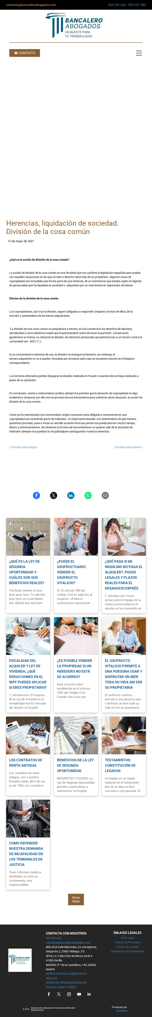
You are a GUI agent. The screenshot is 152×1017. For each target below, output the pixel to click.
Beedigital (122, 1010)
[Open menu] (139, 53)
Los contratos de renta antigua (25, 762)
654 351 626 (117, 5)
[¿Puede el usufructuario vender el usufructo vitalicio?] (76, 537)
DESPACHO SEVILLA (58, 973)
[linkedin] (89, 994)
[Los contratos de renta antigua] (28, 735)
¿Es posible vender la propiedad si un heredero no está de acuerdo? (74, 669)
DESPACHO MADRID (58, 982)
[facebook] (48, 994)
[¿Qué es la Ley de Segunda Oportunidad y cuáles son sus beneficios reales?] (28, 537)
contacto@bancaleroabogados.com (31, 5)
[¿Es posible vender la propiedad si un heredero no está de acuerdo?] (76, 636)
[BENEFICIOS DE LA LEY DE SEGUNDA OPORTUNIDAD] (76, 735)
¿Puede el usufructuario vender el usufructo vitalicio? (71, 572)
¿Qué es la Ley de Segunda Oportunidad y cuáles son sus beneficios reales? (26, 572)
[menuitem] (127, 938)
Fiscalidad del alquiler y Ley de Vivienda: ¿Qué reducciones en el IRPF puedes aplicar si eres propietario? (28, 674)
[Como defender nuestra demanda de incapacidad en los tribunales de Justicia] (28, 818)
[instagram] (69, 994)
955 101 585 (137, 5)
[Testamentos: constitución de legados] (124, 735)
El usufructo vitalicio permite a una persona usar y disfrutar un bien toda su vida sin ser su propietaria (123, 674)
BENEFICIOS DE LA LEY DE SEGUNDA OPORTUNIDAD (75, 765)
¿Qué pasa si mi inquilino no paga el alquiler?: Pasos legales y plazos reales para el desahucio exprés (124, 574)
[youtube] (79, 994)
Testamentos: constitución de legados (120, 765)
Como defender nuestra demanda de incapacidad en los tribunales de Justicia (26, 854)
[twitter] (59, 994)
